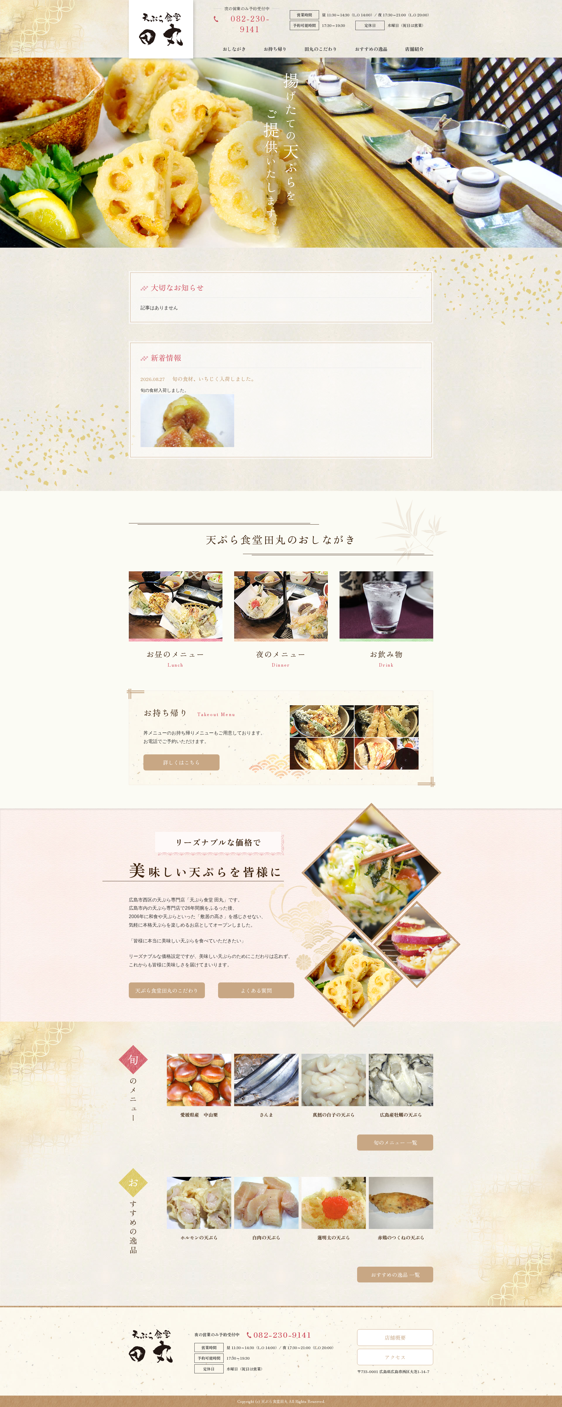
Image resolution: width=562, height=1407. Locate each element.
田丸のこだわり (320, 48)
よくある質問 (256, 990)
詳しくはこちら (181, 762)
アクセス (395, 1357)
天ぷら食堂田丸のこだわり (166, 990)
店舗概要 (395, 1337)
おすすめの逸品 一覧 (395, 1274)
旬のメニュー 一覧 (395, 1142)
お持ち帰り (275, 48)
